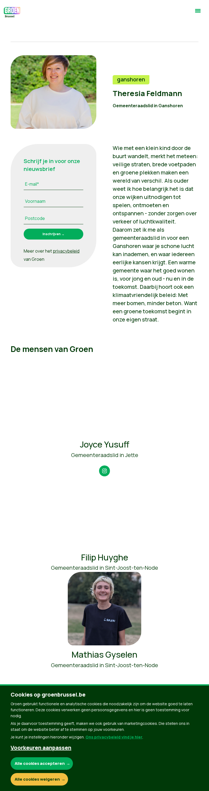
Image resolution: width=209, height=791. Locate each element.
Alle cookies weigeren (37, 779)
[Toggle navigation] (198, 13)
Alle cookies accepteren (40, 763)
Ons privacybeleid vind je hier (113, 737)
